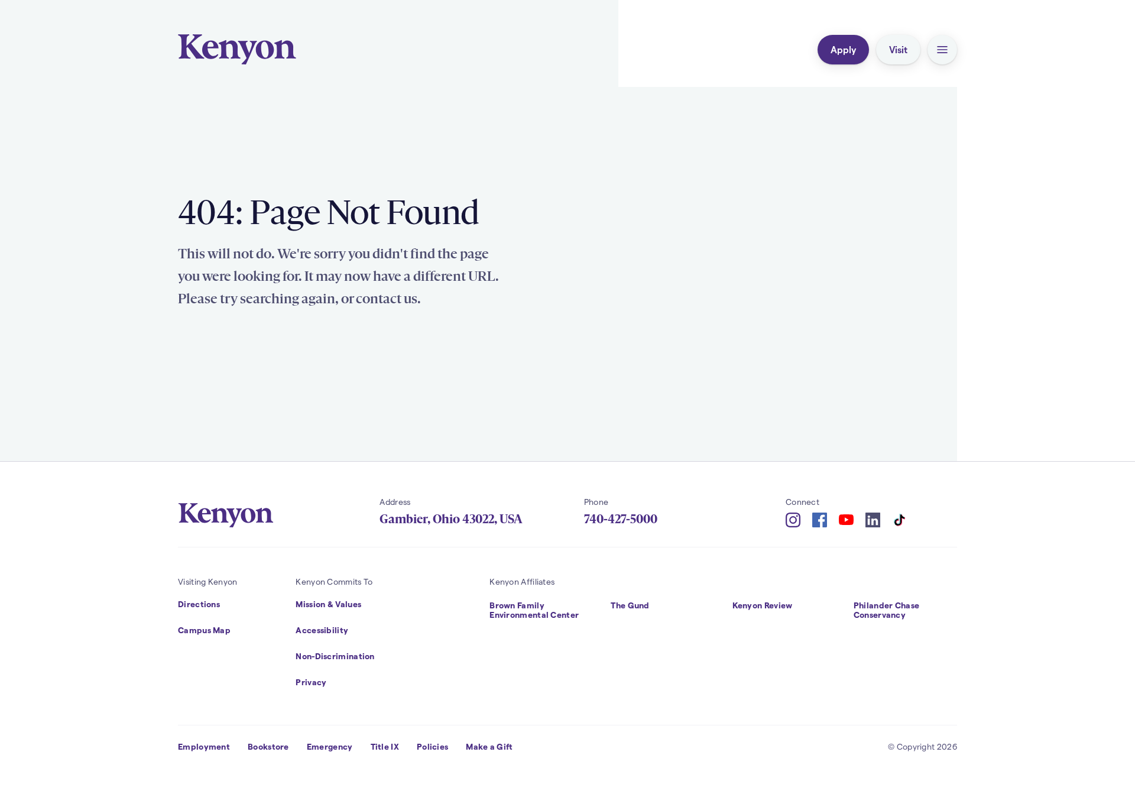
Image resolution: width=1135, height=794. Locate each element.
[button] (942, 49)
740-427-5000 (620, 519)
